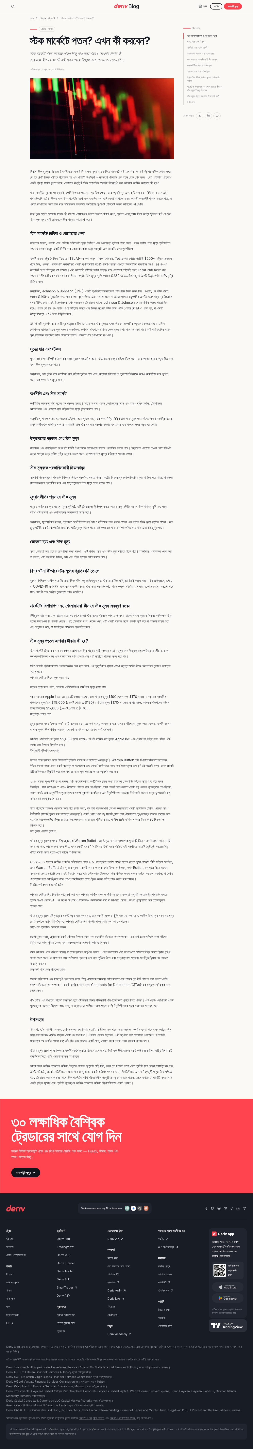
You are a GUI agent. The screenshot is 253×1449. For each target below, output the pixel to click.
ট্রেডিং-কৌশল (47, 29)
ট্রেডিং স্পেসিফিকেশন (15, 1255)
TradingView (65, 1247)
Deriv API (113, 1238)
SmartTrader (65, 1287)
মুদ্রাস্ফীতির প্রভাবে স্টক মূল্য (199, 65)
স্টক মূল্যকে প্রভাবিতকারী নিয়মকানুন (202, 59)
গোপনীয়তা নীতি (165, 1326)
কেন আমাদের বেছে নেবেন (119, 1266)
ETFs (9, 1323)
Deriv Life (114, 1298)
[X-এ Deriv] (212, 1208)
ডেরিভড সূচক (12, 1282)
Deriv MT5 (64, 1255)
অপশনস (9, 1247)
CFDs (9, 1238)
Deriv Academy (117, 1334)
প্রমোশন (61, 1331)
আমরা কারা (113, 1258)
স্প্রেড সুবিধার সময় (66, 1323)
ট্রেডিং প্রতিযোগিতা (66, 1314)
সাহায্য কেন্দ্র (164, 1266)
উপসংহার (190, 102)
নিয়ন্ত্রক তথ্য (164, 1309)
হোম (32, 18)
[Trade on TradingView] (228, 1325)
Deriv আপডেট (47, 18)
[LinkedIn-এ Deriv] (238, 1208)
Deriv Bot (63, 1279)
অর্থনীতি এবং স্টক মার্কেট (197, 47)
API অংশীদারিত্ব (166, 1247)
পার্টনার (161, 1238)
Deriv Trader (65, 1271)
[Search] (13, 6)
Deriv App (63, 1238)
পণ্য (8, 1306)
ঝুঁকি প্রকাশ (98, 1418)
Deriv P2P (63, 1295)
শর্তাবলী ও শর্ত (85, 1418)
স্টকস (8, 1290)
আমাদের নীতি (114, 1274)
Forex (10, 1274)
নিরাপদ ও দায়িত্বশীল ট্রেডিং (123, 1418)
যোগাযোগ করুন (165, 1274)
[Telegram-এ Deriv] (244, 1208)
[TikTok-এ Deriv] (231, 1208)
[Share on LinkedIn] (208, 115)
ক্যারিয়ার (112, 1282)
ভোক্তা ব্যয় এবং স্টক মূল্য (198, 71)
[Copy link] (217, 115)
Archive (112, 1314)
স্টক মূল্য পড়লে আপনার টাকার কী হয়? (203, 96)
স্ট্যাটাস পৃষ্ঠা (163, 1290)
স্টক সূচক (10, 1298)
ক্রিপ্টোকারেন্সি (12, 1314)
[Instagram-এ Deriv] (219, 1208)
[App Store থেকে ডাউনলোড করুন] (228, 1287)
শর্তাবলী (161, 1317)
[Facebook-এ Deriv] (206, 1208)
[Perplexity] (139, 1208)
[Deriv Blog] (126, 6)
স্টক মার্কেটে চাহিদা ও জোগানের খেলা (202, 35)
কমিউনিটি (162, 1282)
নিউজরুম (111, 1306)
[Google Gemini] (133, 1208)
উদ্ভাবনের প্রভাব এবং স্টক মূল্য (200, 53)
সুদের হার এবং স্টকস (195, 41)
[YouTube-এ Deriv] (225, 1208)
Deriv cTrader (66, 1263)
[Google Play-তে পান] (228, 1298)
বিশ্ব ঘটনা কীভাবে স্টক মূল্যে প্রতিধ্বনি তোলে (203, 79)
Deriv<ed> (115, 1290)
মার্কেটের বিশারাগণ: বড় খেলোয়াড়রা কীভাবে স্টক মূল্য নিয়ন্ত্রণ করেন (204, 88)
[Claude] (146, 1208)
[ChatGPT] (127, 1208)
